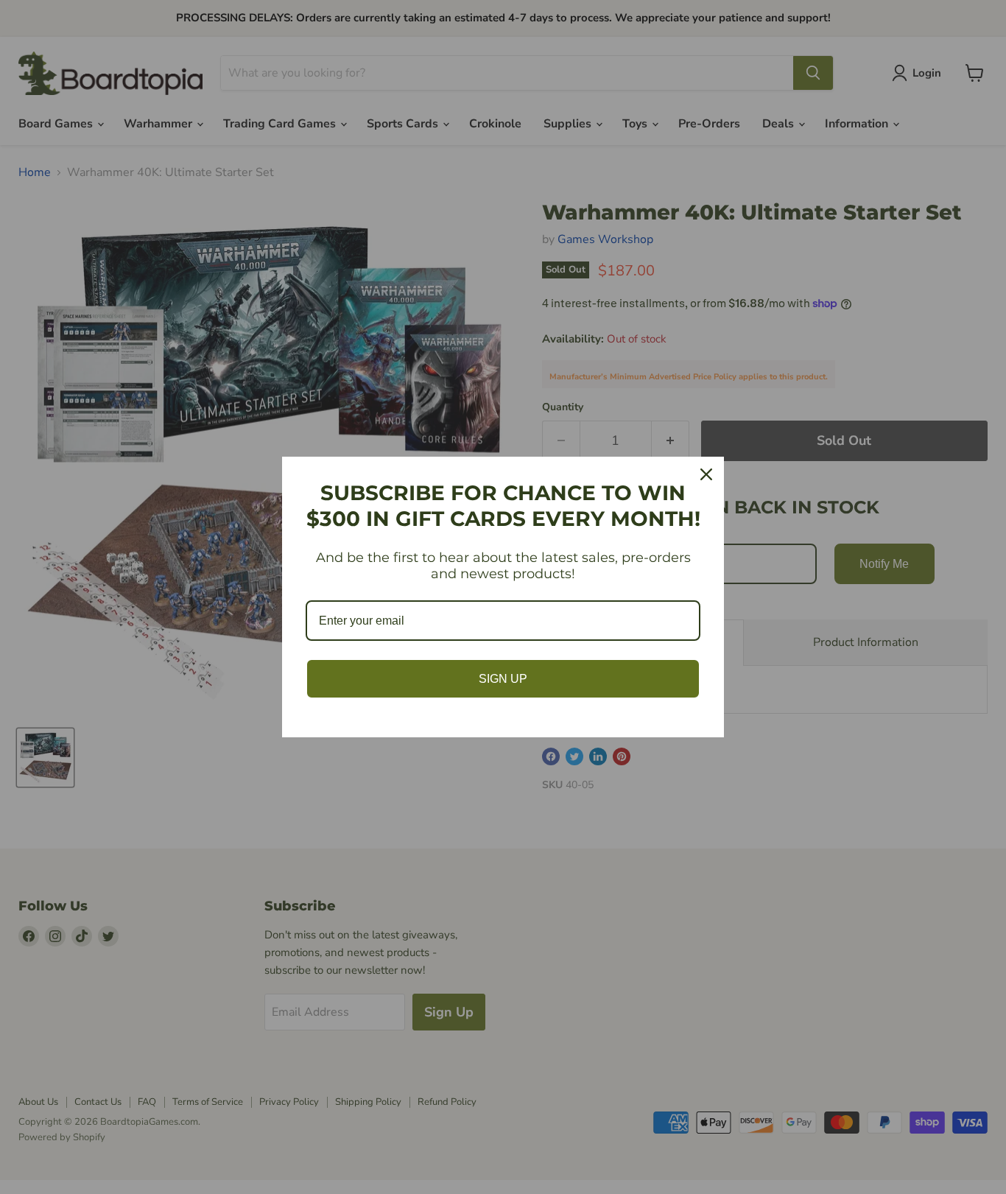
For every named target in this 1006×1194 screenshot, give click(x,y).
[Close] (706, 474)
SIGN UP (503, 678)
